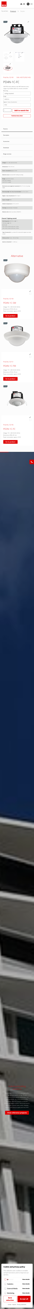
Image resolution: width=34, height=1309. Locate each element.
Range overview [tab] (7, 154)
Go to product (10, 316)
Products (13, 11)
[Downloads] (21, 4)
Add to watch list (21, 110)
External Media (12, 1289)
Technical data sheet (17, 116)
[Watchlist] (24, 4)
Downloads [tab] (6, 147)
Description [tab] (6, 135)
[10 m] (17, 412)
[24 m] (17, 286)
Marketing (10, 1293)
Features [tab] (5, 129)
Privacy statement (21, 1304)
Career (9, 1304)
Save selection (10, 1299)
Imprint (14, 1304)
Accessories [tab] (6, 141)
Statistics (10, 1284)
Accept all (24, 1299)
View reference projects (17, 1113)
